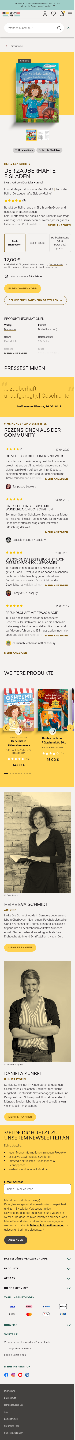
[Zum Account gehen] (45, 13)
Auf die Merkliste (50, 151)
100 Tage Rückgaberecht (17, 1348)
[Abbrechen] (69, 28)
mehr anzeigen (59, 225)
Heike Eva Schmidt (18, 164)
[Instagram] (13, 1375)
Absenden (15, 1240)
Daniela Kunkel (32, 182)
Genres (9, 1278)
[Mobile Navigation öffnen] (70, 13)
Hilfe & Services (16, 1288)
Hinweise (10, 1325)
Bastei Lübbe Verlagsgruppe (26, 1258)
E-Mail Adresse (13, 1182)
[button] (19, 727)
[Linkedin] (27, 1375)
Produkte (11, 1268)
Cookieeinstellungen (13, 1433)
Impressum (9, 1391)
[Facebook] (6, 1375)
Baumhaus (10, 329)
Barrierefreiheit (11, 1419)
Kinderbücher (17, 46)
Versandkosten (56, 264)
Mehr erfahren (20, 947)
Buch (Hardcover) (14, 243)
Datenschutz (10, 1398)
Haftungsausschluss (13, 1405)
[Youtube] (20, 1375)
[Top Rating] (37, 92)
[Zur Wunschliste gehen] (53, 13)
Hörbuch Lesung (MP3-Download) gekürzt (60, 243)
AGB (6, 1412)
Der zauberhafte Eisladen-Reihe (32, 193)
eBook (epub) (37, 242)
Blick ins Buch (25, 150)
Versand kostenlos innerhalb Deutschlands (27, 1342)
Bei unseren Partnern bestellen (33, 300)
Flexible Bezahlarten (15, 1354)
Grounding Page (11, 1426)
